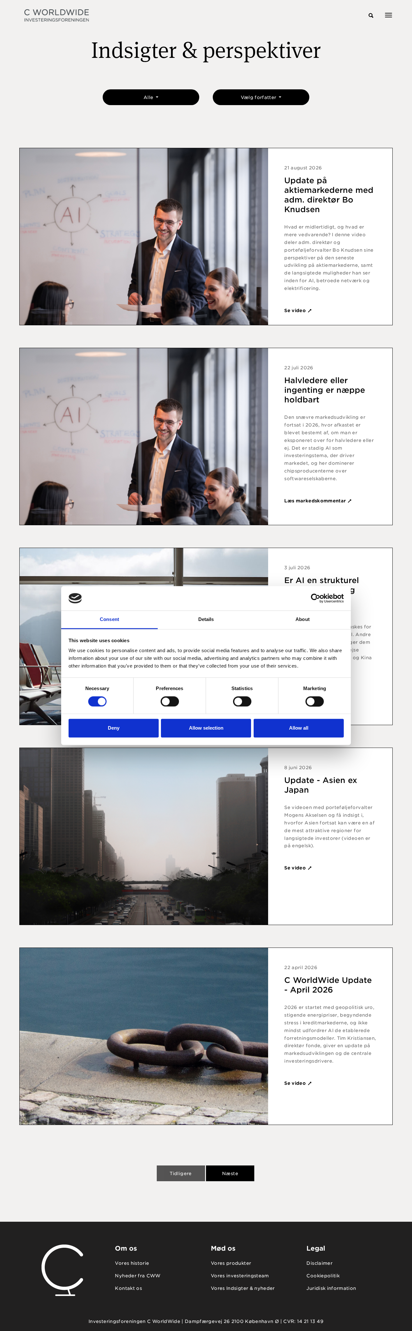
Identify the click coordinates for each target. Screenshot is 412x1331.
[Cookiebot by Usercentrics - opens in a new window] (315, 598)
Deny (113, 728)
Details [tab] (206, 619)
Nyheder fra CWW (137, 1275)
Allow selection (206, 728)
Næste (230, 1173)
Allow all (298, 728)
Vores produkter (231, 1263)
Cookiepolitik (323, 1275)
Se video (295, 310)
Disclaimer (319, 1263)
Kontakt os (128, 1288)
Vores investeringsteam (240, 1275)
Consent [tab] (109, 619)
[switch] (170, 701)
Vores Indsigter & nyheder (243, 1288)
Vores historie (132, 1263)
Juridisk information (331, 1288)
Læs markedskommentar (315, 500)
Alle (149, 97)
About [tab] (302, 619)
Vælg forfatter (259, 97)
